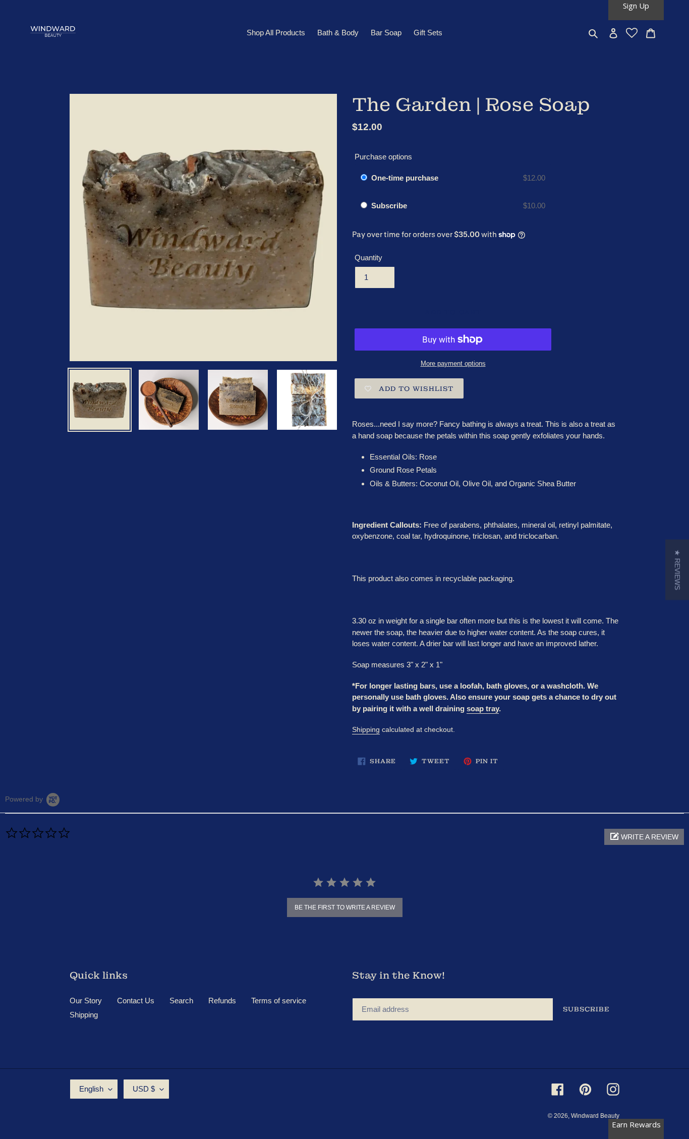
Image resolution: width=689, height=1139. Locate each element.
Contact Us (135, 1000)
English (91, 1089)
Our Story (86, 1000)
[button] (644, 837)
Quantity (368, 257)
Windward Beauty (595, 1115)
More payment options (453, 363)
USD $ (144, 1089)
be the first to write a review (345, 907)
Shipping (366, 729)
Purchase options (383, 156)
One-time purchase (404, 178)
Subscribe (390, 205)
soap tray (483, 708)
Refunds (222, 1000)
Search (181, 1000)
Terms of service (278, 1000)
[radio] (364, 178)
